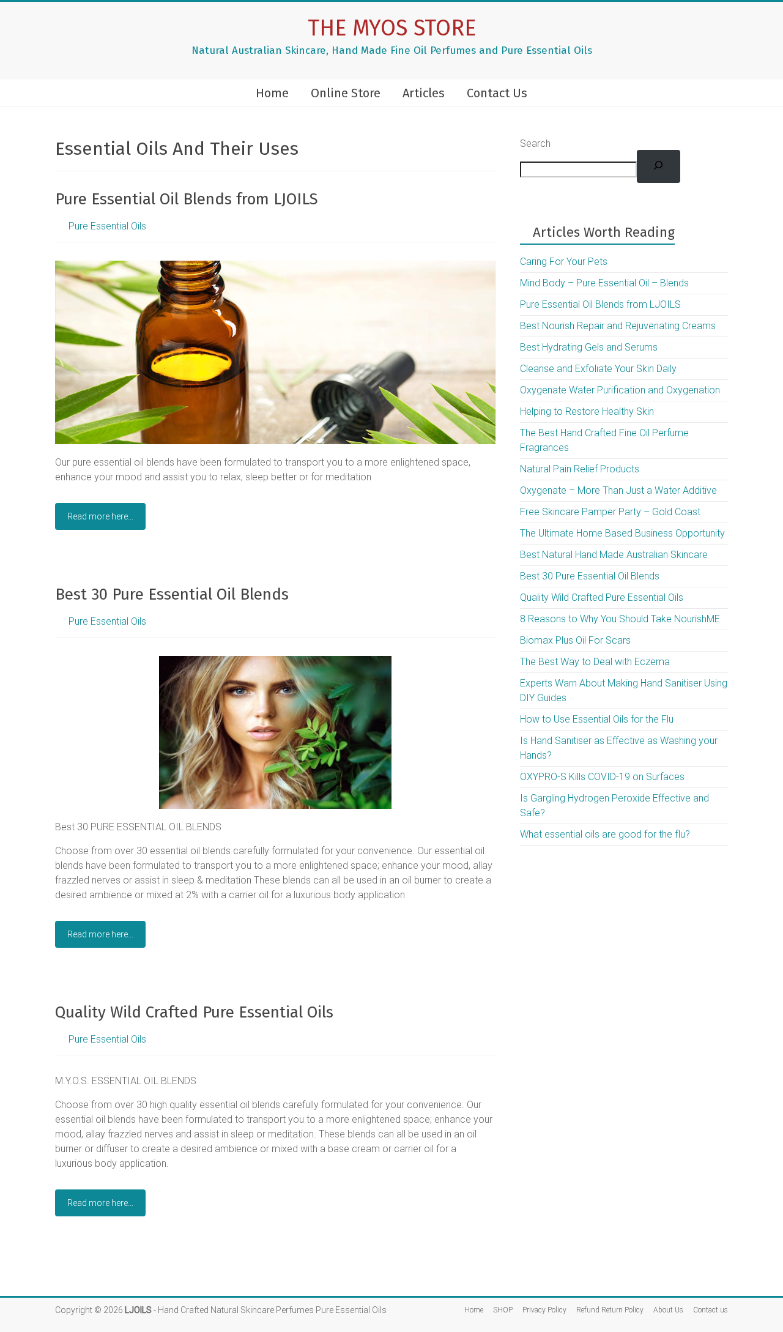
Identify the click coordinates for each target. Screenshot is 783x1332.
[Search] (658, 166)
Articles (424, 93)
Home (272, 93)
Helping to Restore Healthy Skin (587, 411)
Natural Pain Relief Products (579, 469)
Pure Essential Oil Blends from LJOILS (186, 199)
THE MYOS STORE (392, 28)
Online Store (345, 93)
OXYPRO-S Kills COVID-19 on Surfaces (602, 777)
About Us (668, 1310)
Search (535, 143)
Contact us (710, 1310)
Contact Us (497, 93)
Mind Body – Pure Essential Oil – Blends (604, 283)
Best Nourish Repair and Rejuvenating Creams (618, 326)
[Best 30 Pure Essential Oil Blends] (275, 662)
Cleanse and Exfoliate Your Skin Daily (598, 368)
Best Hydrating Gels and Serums (589, 347)
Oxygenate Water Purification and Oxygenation (620, 390)
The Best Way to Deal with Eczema (595, 662)
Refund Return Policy (610, 1310)
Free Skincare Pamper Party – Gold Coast (610, 512)
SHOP (503, 1310)
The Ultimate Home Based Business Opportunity (622, 533)
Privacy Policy (544, 1310)
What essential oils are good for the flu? (605, 834)
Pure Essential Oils (107, 226)
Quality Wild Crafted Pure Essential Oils (194, 1012)
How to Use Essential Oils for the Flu (597, 719)
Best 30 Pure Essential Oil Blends (172, 594)
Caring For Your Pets (563, 261)
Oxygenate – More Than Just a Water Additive (618, 490)
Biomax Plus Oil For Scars (575, 640)
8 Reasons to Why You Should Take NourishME (620, 619)
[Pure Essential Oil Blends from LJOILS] (275, 266)
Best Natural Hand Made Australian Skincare (614, 554)
